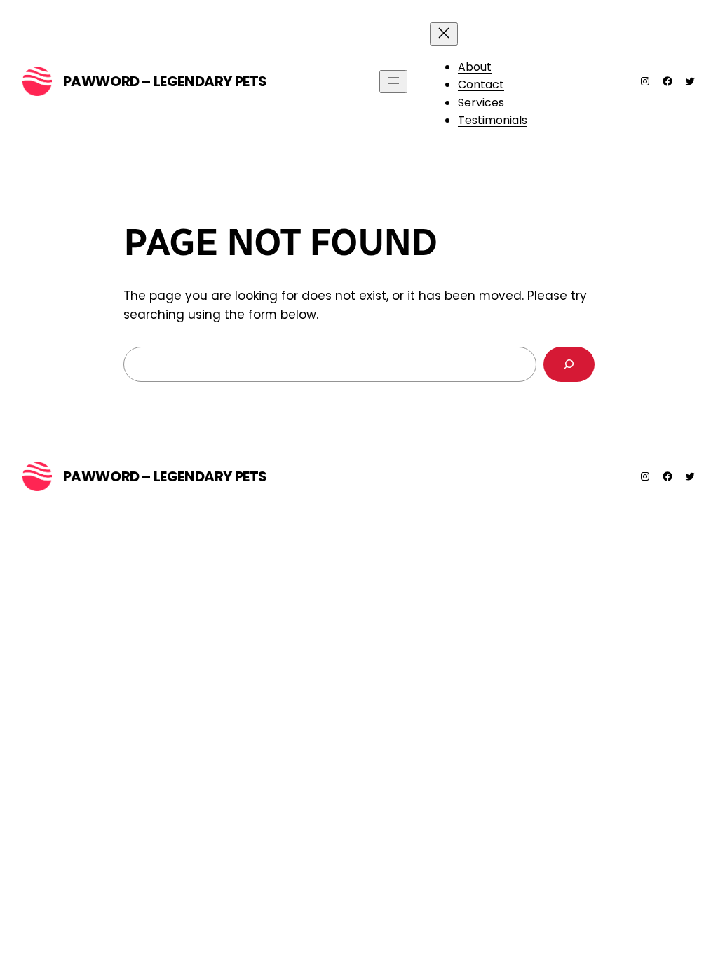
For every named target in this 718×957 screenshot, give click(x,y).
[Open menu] (393, 81)
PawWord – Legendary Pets (165, 81)
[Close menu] (444, 34)
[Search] (569, 365)
